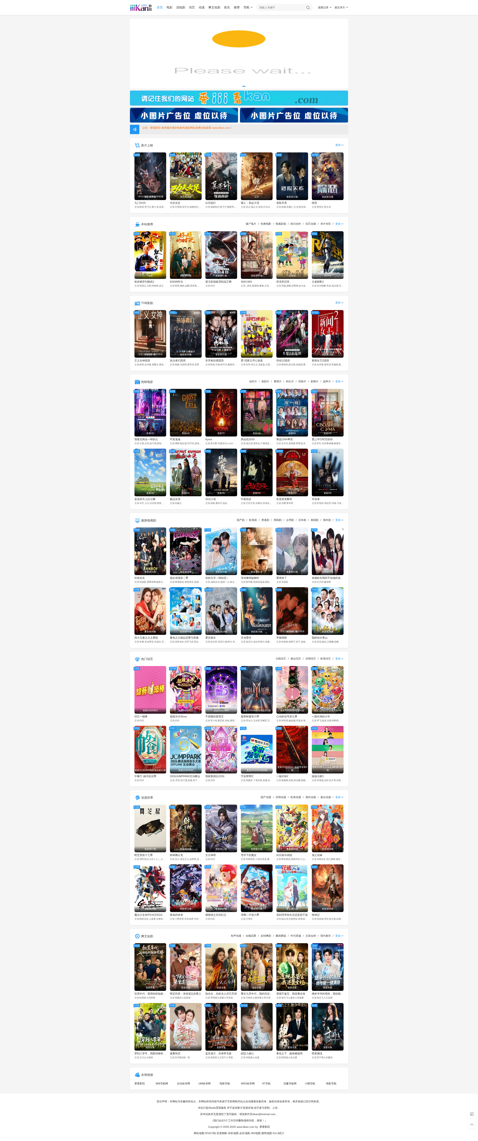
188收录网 (204, 1083)
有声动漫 (236, 935)
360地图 (255, 1133)
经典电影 (266, 223)
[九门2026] (239, 54)
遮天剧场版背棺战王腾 (218, 281)
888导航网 (162, 1083)
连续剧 (180, 7)
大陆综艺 (281, 658)
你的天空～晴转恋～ (217, 577)
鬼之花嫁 (317, 855)
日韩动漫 (281, 797)
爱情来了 (281, 577)
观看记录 (323, 7)
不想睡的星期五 (214, 716)
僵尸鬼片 (251, 223)
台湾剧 (290, 519)
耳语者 (316, 499)
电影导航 (225, 1083)
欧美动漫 (296, 797)
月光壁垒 (246, 637)
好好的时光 (176, 281)
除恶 (314, 202)
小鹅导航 (310, 1083)
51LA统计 (278, 1133)
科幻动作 (296, 223)
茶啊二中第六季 (250, 914)
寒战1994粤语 (284, 439)
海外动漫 (310, 797)
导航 (246, 7)
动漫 (202, 7)
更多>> (339, 144)
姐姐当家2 (318, 776)
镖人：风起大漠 (250, 202)
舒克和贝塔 (282, 281)
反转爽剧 (266, 935)
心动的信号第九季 (286, 716)
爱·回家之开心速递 (252, 360)
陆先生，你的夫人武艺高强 (221, 993)
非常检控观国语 (214, 360)
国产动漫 (266, 797)
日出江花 (210, 499)
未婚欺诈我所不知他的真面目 (328, 577)
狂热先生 (139, 577)
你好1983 (246, 281)
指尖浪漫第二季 (179, 577)
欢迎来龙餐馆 (284, 499)
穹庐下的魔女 (249, 855)
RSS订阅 (210, 1133)
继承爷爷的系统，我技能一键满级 (328, 993)
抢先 (227, 7)
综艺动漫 (310, 223)
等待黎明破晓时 (250, 577)
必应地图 (244, 1133)
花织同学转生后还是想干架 (292, 914)
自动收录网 (183, 1083)
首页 (160, 7)
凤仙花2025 (248, 439)
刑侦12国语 (283, 360)
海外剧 (327, 519)
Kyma (208, 439)
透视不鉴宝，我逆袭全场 (290, 993)
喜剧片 (265, 381)
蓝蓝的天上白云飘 (144, 499)
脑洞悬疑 (281, 935)
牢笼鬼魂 (175, 439)
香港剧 (265, 519)
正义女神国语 (142, 360)
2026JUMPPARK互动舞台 (185, 776)
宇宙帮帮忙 (247, 776)
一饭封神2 (282, 776)
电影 (170, 7)
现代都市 (325, 935)
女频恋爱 (251, 935)
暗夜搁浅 (317, 1053)
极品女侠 (175, 499)
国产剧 (241, 519)
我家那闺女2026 (214, 776)
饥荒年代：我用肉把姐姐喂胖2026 (150, 993)
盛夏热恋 (175, 1053)
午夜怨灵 (246, 499)
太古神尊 (210, 855)
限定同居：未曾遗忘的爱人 (185, 993)
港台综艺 (296, 658)
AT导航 (266, 1083)
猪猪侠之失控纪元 (215, 914)
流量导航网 (290, 1083)
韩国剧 (278, 519)
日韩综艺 (310, 658)
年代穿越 (296, 935)
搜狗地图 (266, 1133)
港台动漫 (325, 797)
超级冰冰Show (178, 716)
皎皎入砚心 (247, 1053)
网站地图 (199, 1133)
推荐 (237, 7)
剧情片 (315, 381)
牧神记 (316, 914)
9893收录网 (248, 1083)
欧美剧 (253, 519)
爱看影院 (139, 1083)
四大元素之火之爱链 (146, 637)
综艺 (192, 7)
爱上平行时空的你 (322, 439)
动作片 (253, 381)
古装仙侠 (310, 935)
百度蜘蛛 (222, 1133)
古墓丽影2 (318, 281)
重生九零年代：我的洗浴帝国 (257, 993)
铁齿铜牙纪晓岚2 (144, 281)
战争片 (327, 381)
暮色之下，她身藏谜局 (289, 1053)
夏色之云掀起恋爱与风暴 (184, 637)
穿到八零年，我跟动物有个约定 (150, 1053)
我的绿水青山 (320, 637)
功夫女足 (175, 202)
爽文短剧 (214, 7)
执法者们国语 (178, 360)
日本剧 (302, 519)
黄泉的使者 (176, 914)
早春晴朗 (281, 637)
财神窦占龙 (176, 855)
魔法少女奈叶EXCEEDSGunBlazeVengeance (150, 914)
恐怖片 (302, 381)
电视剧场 (281, 223)
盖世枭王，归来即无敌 (218, 1053)
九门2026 (140, 202)
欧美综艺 (325, 658)
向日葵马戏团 (284, 855)
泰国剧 (315, 519)
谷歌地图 (233, 1133)
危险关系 (281, 202)
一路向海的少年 (321, 716)
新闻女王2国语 (320, 360)
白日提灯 (210, 202)
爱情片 (278, 381)
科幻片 (290, 381)
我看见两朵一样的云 (146, 439)
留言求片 (340, 7)
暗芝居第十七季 (143, 855)
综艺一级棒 (141, 716)
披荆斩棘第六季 (250, 716)
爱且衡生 (210, 637)
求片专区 (325, 223)
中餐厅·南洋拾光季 (145, 776)
